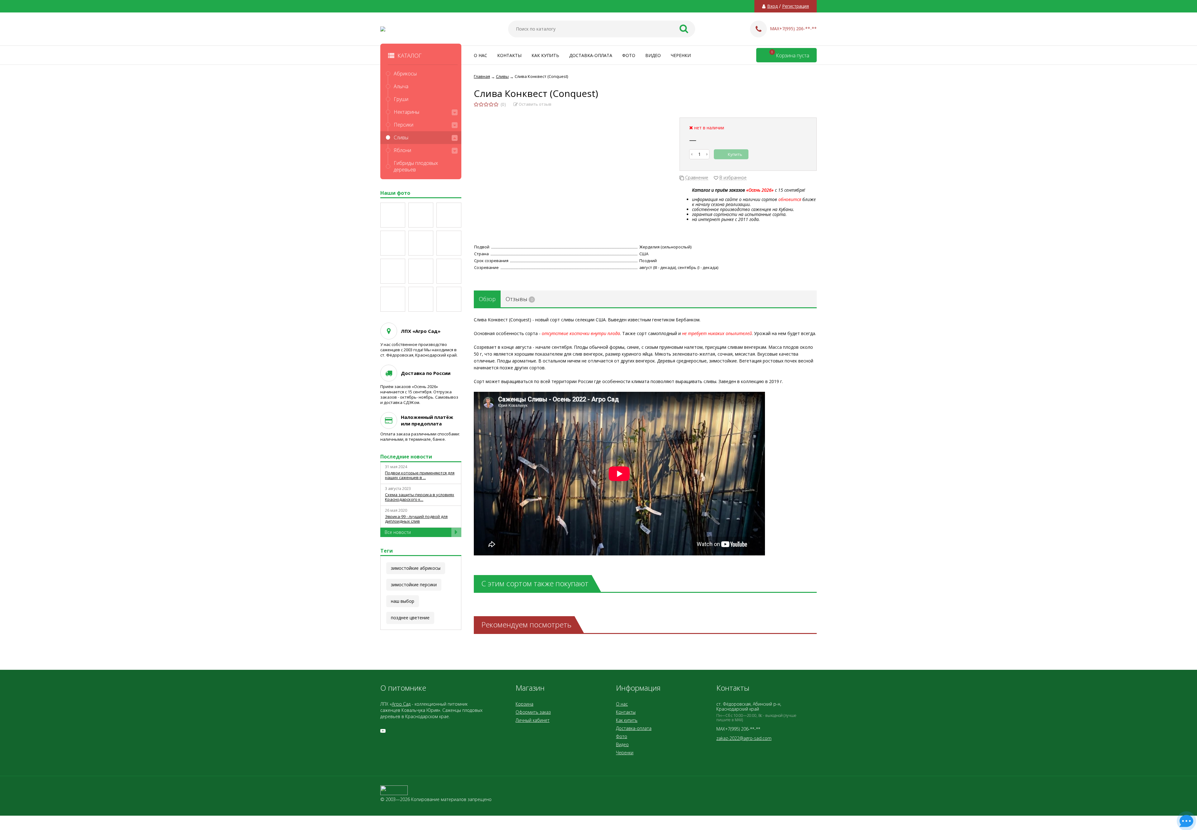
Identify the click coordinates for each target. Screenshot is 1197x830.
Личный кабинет (533, 720)
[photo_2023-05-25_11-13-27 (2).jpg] (449, 243)
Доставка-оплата (590, 55)
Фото (628, 55)
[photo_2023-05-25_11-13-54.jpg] (393, 299)
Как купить (545, 55)
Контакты (509, 55)
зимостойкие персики (414, 585)
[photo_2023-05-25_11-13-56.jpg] (449, 299)
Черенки (681, 55)
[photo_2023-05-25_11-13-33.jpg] (421, 243)
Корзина (524, 704)
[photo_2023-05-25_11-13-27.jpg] (393, 215)
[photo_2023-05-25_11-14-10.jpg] (421, 215)
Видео (653, 55)
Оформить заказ (533, 712)
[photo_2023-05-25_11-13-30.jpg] (393, 271)
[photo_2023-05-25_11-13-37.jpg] (421, 271)
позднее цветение (410, 618)
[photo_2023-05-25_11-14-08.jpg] (449, 215)
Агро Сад (401, 704)
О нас (480, 55)
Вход (772, 6)
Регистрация (795, 6)
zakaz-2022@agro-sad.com (744, 738)
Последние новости (406, 456)
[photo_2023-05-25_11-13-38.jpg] (449, 271)
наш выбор (402, 601)
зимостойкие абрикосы (415, 568)
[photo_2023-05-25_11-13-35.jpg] (393, 243)
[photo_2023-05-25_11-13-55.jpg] (421, 299)
